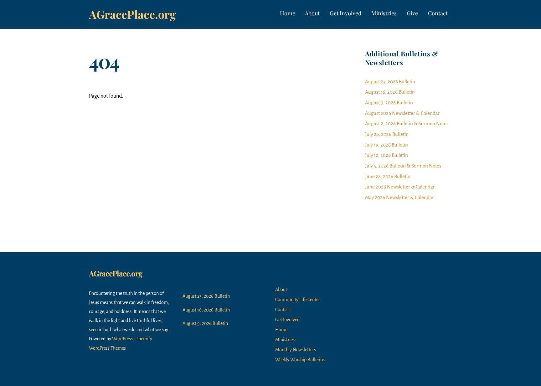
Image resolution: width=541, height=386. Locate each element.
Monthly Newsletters (295, 349)
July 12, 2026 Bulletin (386, 155)
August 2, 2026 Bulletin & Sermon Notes (406, 123)
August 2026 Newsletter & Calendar (402, 113)
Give (412, 13)
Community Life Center (297, 299)
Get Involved (345, 13)
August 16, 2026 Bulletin (390, 92)
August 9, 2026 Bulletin (389, 102)
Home (287, 13)
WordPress (122, 338)
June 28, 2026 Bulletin (387, 176)
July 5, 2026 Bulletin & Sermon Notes (403, 165)
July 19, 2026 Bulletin (386, 144)
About (312, 13)
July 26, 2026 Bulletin (387, 134)
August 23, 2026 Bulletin (390, 81)
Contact (438, 13)
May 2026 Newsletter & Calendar (399, 197)
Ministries (384, 13)
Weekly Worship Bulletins (300, 359)
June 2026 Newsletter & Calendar (400, 186)
